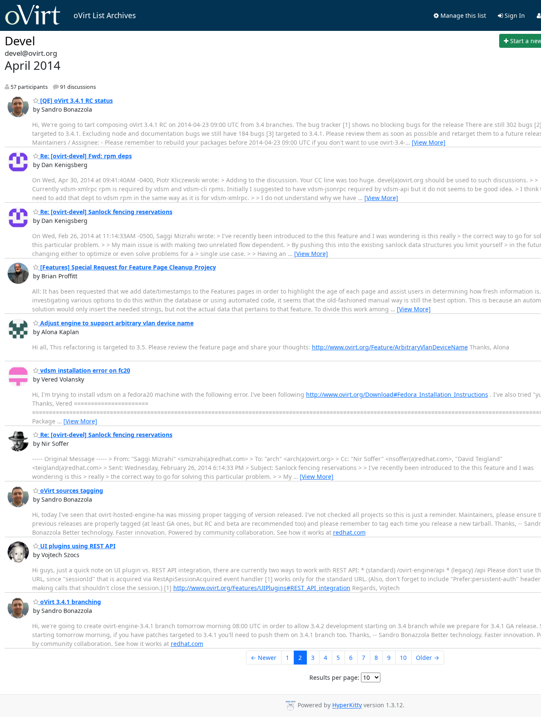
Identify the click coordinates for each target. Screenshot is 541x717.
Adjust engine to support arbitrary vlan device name (116, 323)
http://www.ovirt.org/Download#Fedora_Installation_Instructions (397, 394)
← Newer (263, 658)
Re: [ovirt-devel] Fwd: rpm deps (85, 156)
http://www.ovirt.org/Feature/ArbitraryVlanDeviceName (390, 347)
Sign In (514, 15)
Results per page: (334, 677)
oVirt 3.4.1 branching (69, 602)
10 (403, 658)
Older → (427, 658)
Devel (20, 41)
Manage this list (462, 15)
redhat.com (349, 532)
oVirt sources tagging (70, 490)
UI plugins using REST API (76, 546)
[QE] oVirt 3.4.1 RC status (75, 100)
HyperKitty (347, 705)
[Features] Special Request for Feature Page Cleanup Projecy (127, 267)
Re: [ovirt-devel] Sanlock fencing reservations (105, 212)
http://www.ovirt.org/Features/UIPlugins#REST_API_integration (261, 588)
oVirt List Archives (105, 15)
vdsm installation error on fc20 (84, 370)
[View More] (428, 142)
